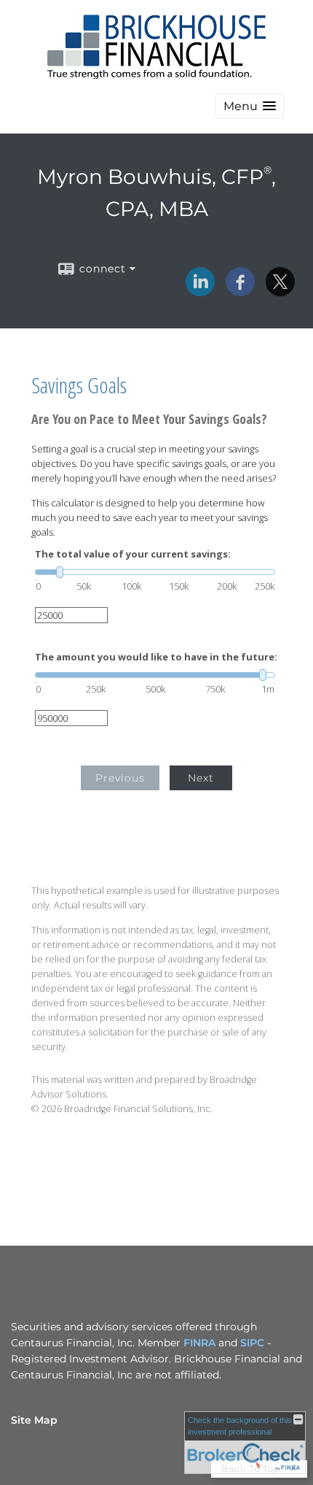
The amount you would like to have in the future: (156, 657)
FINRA (199, 1342)
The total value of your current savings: (133, 554)
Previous (120, 777)
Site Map (34, 1420)
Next (201, 777)
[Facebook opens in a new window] (240, 291)
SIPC (252, 1342)
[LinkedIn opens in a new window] (200, 291)
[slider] (155, 572)
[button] (249, 106)
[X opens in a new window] (280, 291)
